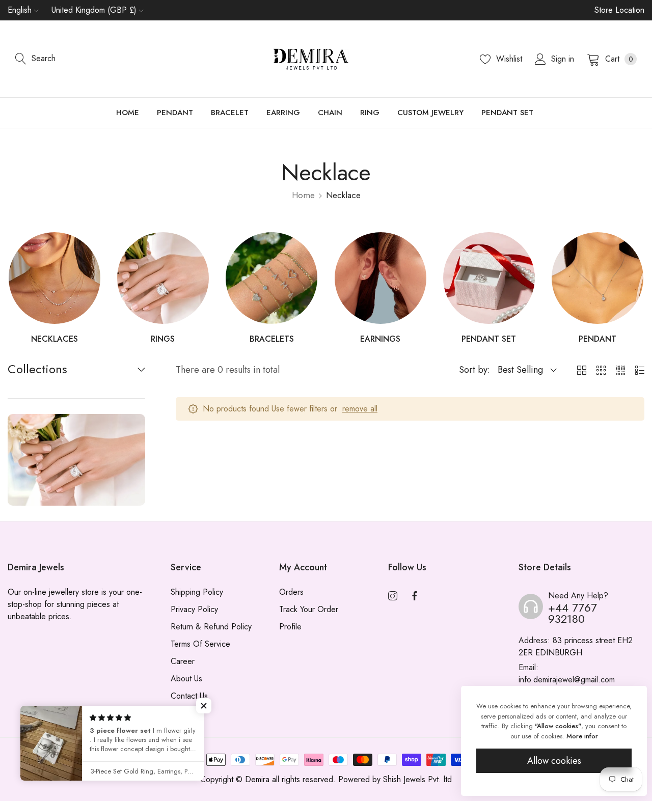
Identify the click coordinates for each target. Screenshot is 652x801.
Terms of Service (200, 644)
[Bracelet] (271, 278)
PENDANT (597, 339)
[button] (203, 705)
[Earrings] (380, 278)
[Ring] (163, 278)
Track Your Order (308, 609)
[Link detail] (392, 596)
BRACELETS (272, 339)
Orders (291, 592)
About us (186, 678)
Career (183, 661)
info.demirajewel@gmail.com (567, 673)
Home (303, 195)
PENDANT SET (488, 339)
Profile (290, 626)
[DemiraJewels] (326, 59)
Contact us (189, 696)
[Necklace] (54, 278)
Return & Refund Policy (211, 626)
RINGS (163, 339)
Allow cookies (554, 760)
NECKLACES (54, 339)
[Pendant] (597, 278)
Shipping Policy (197, 592)
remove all (359, 409)
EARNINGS (380, 339)
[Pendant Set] (489, 278)
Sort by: (474, 369)
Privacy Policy (194, 609)
